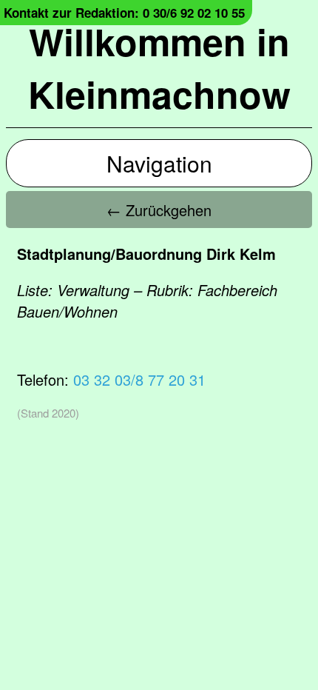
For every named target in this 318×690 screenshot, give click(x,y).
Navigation (159, 163)
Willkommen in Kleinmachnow (159, 67)
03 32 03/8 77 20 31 (139, 379)
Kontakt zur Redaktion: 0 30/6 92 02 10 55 (124, 12)
